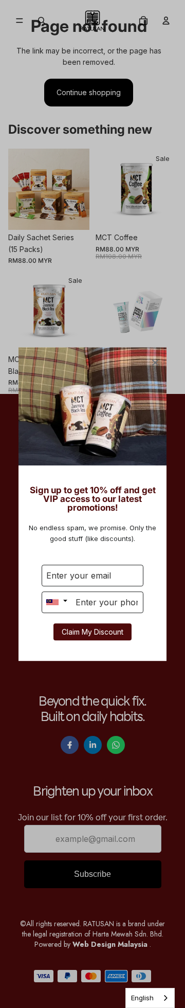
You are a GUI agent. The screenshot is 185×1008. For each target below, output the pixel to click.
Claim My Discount (92, 631)
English (142, 998)
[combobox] (150, 998)
